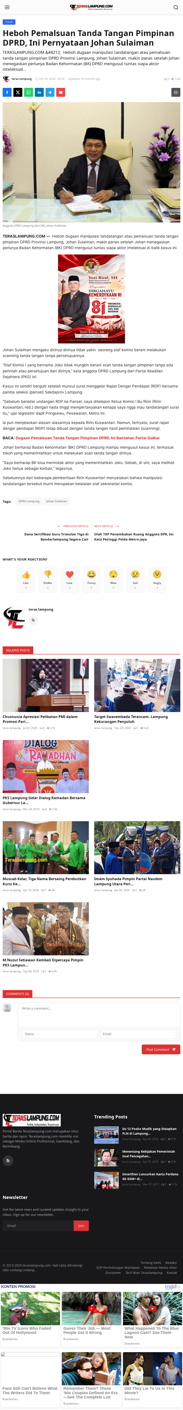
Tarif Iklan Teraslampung (143, 1273)
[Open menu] (7, 7)
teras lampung (41, 609)
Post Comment (157, 1049)
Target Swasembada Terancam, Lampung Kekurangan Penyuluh (131, 719)
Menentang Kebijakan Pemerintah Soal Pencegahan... (148, 1153)
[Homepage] (91, 7)
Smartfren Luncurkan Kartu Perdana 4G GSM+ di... (150, 1176)
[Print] (175, 92)
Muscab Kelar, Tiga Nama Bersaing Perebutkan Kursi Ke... (44, 881)
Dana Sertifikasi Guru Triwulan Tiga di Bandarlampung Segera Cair (56, 536)
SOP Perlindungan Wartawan (118, 1267)
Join (81, 1225)
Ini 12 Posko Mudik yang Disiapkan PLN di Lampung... (149, 1131)
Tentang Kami (150, 1263)
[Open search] (176, 7)
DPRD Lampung (29, 501)
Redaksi (171, 1263)
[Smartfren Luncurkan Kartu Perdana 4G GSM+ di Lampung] (106, 1180)
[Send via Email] (60, 92)
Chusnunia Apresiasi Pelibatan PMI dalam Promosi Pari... (40, 719)
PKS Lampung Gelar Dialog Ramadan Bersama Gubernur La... (44, 800)
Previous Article (76, 526)
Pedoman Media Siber (160, 1267)
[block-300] (91, 298)
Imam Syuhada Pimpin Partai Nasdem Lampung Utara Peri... (128, 881)
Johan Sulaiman (56, 501)
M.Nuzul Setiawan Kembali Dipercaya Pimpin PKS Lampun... (43, 962)
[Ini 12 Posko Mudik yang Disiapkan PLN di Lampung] (106, 1135)
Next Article (104, 526)
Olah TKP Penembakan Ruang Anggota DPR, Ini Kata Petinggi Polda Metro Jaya (134, 536)
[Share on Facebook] (7, 92)
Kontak (172, 1273)
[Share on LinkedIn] (39, 92)
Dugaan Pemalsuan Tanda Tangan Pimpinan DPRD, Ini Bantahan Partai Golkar (88, 438)
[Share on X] (17, 92)
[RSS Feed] (33, 620)
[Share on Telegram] (50, 92)
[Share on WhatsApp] (28, 92)
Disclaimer (113, 1273)
